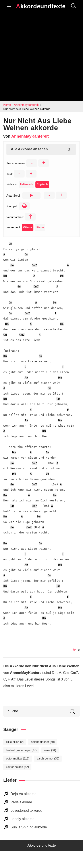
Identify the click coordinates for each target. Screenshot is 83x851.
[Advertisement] (41, 58)
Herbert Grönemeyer (21, 750)
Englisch (42, 184)
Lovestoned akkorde (26, 810)
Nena (50, 750)
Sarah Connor (48, 758)
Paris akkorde (21, 802)
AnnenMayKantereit (30, 136)
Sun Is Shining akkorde (28, 827)
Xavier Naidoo (17, 766)
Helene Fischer (43, 741)
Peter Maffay (17, 758)
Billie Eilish (14, 741)
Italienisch (26, 184)
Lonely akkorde (22, 819)
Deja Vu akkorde (23, 794)
